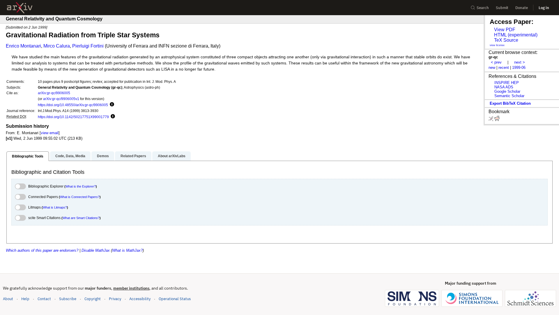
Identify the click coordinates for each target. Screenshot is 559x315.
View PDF (504, 29)
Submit (502, 7)
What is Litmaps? (55, 207)
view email (50, 133)
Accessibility (140, 298)
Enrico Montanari (23, 45)
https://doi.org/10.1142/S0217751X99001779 (73, 117)
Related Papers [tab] (133, 156)
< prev (496, 62)
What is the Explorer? (81, 186)
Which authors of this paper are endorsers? (42, 250)
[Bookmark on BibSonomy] (491, 120)
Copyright (92, 298)
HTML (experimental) (515, 34)
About (8, 298)
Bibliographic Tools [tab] (27, 156)
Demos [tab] (103, 156)
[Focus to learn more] (111, 104)
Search (483, 7)
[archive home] (19, 7)
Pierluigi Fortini (88, 45)
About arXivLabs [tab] (171, 156)
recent (503, 67)
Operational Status (175, 298)
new (492, 67)
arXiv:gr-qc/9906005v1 (61, 99)
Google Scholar (507, 91)
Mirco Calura (56, 45)
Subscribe (67, 298)
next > (519, 62)
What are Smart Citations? (81, 218)
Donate (521, 7)
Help (25, 298)
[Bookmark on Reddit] (497, 120)
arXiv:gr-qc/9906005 (54, 93)
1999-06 (519, 67)
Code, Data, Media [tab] (70, 156)
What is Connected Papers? (80, 197)
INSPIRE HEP (506, 82)
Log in (544, 7)
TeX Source (506, 40)
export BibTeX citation (510, 103)
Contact (44, 298)
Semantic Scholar (509, 96)
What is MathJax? (127, 250)
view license (497, 45)
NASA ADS (503, 87)
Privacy (115, 298)
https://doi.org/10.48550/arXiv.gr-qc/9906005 (73, 105)
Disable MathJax (96, 250)
